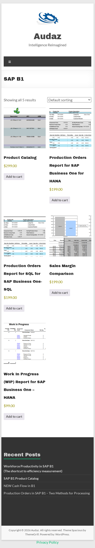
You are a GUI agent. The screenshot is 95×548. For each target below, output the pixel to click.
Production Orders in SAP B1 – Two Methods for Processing (47, 493)
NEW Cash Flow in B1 (19, 486)
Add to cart (14, 176)
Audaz (47, 36)
